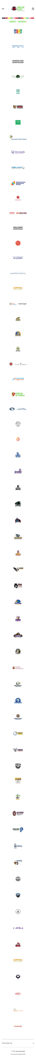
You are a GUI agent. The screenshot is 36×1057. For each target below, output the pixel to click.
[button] (33, 9)
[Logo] (18, 8)
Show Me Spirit (20, 1051)
